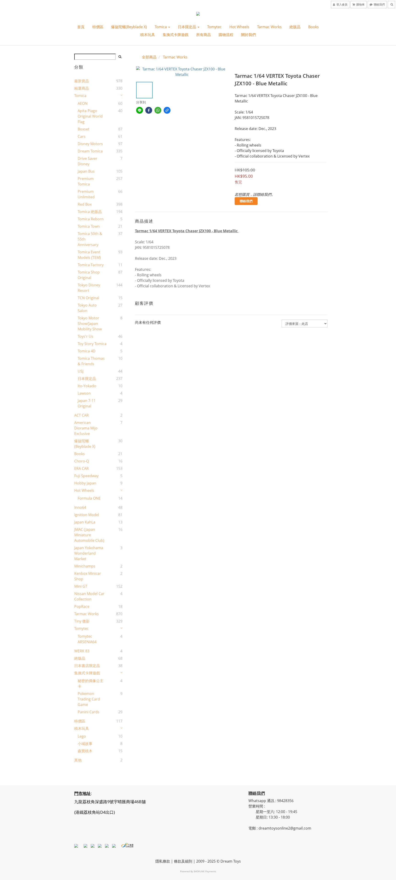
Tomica (161, 26)
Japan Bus (86, 171)
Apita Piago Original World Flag (90, 116)
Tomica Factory (91, 264)
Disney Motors (90, 143)
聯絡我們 (246, 201)
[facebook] (148, 110)
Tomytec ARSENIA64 (87, 639)
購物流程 (226, 34)
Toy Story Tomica (92, 343)
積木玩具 (147, 34)
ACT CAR (81, 415)
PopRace (81, 606)
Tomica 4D (87, 351)
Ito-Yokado (87, 385)
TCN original (88, 297)
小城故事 (85, 743)
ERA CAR (81, 468)
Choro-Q (81, 461)
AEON (83, 103)
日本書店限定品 (87, 665)
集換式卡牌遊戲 (175, 34)
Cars (81, 136)
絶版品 (294, 26)
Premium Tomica (86, 181)
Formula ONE (89, 498)
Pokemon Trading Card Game (89, 699)
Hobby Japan (85, 483)
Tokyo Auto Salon (87, 308)
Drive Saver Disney (87, 161)
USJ (80, 371)
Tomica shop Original (89, 275)
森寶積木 (85, 750)
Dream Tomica (90, 151)
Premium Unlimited (86, 194)
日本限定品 (187, 26)
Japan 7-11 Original (87, 403)
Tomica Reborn (91, 218)
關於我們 (248, 34)
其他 (78, 760)
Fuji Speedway (86, 475)
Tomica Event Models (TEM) (89, 254)
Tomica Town (89, 226)
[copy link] (167, 110)
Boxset (83, 129)
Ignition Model (86, 514)
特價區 (97, 26)
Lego (82, 736)
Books (313, 26)
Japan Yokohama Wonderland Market (88, 553)
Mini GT (80, 586)
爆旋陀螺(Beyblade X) (129, 26)
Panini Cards (88, 711)
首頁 (81, 26)
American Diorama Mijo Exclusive (86, 428)
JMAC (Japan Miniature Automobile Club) (89, 535)
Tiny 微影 (82, 621)
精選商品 (81, 88)
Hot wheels (239, 26)
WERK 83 (81, 650)
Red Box (85, 204)
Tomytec (214, 26)
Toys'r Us (85, 336)
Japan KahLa (84, 522)
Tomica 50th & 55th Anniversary (90, 239)
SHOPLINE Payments (205, 871)
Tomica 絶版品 (90, 211)
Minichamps (84, 566)
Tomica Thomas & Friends (91, 361)
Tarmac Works (269, 26)
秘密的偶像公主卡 (90, 683)
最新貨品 (81, 80)
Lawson (84, 393)
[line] (139, 110)
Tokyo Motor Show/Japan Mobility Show (90, 323)
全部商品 (149, 57)
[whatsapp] (157, 110)
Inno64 (80, 507)
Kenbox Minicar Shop (87, 576)
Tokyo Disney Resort (89, 287)
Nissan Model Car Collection (89, 596)
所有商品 (203, 34)
